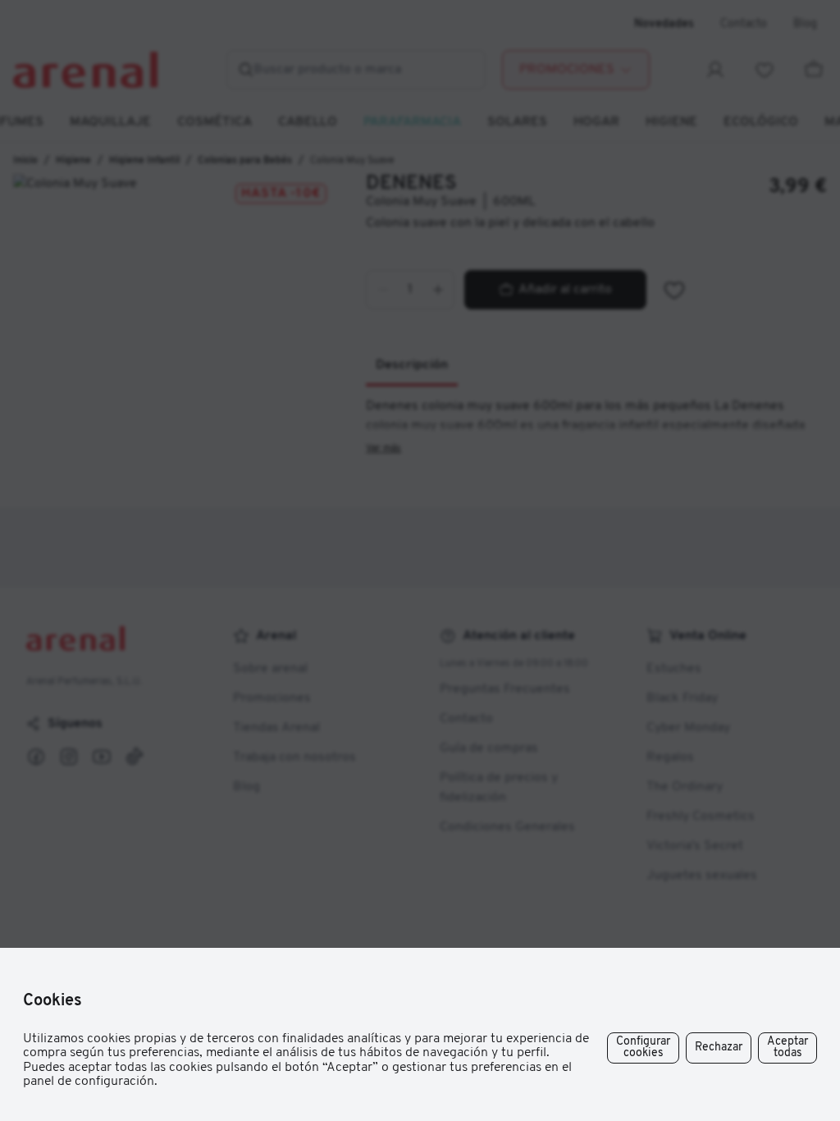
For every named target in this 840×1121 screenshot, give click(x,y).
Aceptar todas (787, 1047)
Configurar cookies (643, 1047)
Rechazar (718, 1047)
